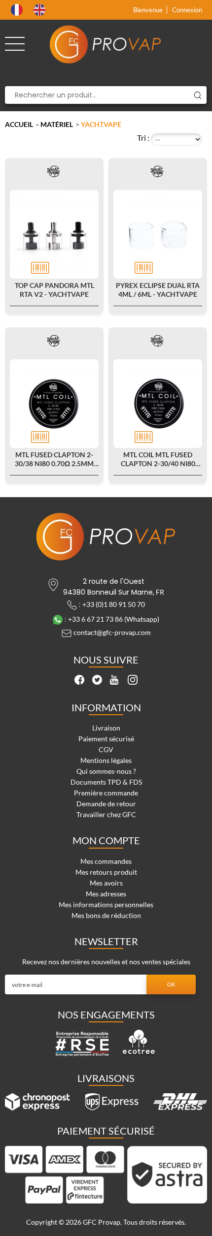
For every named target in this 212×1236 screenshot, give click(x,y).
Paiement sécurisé (106, 738)
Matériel (56, 124)
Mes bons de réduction (106, 915)
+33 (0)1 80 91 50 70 (113, 604)
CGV (106, 749)
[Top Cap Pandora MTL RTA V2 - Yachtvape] (54, 234)
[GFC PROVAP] (106, 44)
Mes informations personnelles (106, 904)
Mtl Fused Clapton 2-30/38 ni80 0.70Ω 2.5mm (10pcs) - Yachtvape (54, 459)
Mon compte (106, 840)
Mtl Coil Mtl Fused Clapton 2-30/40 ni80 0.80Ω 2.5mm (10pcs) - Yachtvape (158, 459)
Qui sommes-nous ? (106, 771)
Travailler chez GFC (106, 814)
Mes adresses (106, 893)
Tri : (143, 137)
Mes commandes (106, 861)
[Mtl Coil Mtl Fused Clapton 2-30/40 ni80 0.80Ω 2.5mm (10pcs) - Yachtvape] (157, 403)
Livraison (106, 728)
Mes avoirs (106, 883)
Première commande (106, 793)
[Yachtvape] (54, 171)
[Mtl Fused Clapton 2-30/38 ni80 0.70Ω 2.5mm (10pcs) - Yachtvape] (54, 403)
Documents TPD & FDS (106, 782)
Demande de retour (106, 803)
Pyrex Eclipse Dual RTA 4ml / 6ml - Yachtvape (158, 289)
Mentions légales (106, 760)
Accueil (19, 124)
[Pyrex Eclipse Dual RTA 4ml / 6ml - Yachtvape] (157, 234)
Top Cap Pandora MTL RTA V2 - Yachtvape (54, 289)
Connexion (187, 10)
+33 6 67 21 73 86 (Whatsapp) (113, 619)
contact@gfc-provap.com (112, 632)
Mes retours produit (106, 872)
